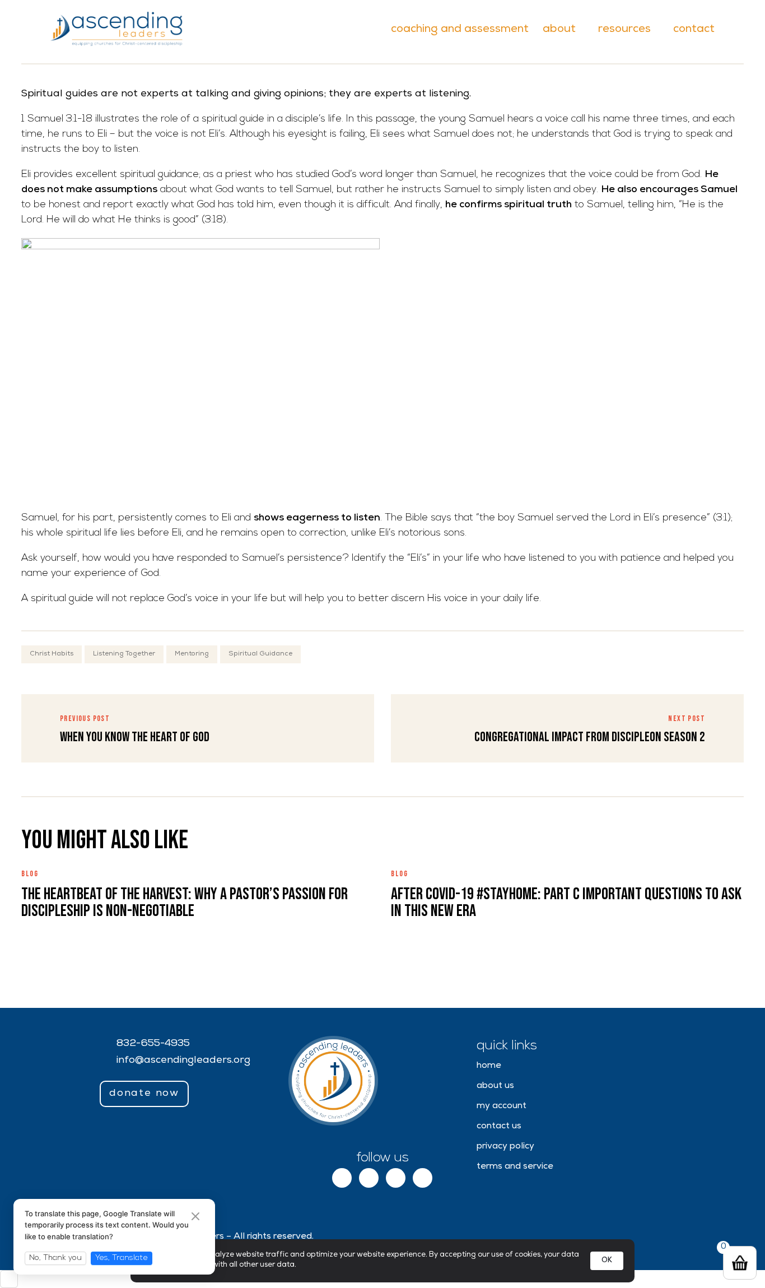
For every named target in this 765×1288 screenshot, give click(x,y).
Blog (30, 873)
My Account (501, 1106)
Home (489, 1066)
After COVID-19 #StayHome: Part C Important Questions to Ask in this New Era (566, 902)
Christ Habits (51, 654)
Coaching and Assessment (460, 29)
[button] (144, 1094)
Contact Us (499, 1126)
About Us (495, 1086)
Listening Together (124, 654)
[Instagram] (369, 1178)
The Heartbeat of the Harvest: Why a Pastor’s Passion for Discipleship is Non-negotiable (184, 902)
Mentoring (192, 654)
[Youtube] (422, 1178)
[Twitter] (395, 1178)
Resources (624, 29)
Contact (694, 29)
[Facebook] (342, 1178)
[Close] (195, 1217)
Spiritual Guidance (260, 654)
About (559, 29)
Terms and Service (515, 1167)
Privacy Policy (505, 1146)
